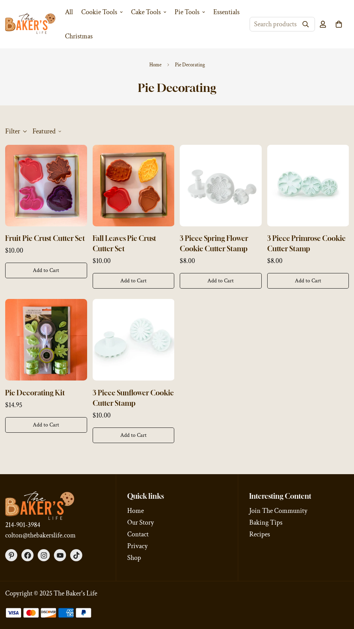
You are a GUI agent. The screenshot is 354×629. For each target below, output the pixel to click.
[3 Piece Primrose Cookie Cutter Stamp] (308, 185)
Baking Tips (265, 522)
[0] (339, 24)
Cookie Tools (99, 12)
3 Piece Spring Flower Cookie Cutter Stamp (214, 243)
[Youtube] (60, 555)
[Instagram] (44, 555)
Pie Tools (187, 12)
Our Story (140, 522)
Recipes (259, 534)
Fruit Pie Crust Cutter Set (45, 238)
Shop (134, 557)
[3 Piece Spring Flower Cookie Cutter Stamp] (221, 185)
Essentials (226, 12)
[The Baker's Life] (30, 24)
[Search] (306, 24)
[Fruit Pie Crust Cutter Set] (46, 185)
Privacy (137, 546)
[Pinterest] (11, 555)
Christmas (79, 36)
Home (155, 65)
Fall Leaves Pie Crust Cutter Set (124, 243)
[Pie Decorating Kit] (46, 340)
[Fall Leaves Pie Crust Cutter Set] (134, 185)
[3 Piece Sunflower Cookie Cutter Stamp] (134, 340)
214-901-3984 (22, 524)
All (69, 12)
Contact (138, 534)
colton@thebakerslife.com (40, 535)
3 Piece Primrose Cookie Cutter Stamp (306, 243)
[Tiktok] (76, 555)
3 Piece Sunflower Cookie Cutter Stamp (133, 397)
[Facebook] (27, 555)
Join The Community (278, 510)
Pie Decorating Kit (35, 392)
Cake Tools (146, 12)
